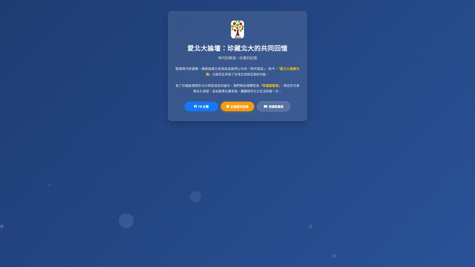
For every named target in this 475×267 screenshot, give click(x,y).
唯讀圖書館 (276, 107)
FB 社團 (203, 107)
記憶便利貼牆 (239, 107)
